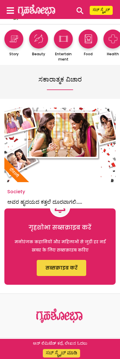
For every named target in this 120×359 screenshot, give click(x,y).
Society (16, 191)
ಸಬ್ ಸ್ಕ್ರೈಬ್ (101, 10)
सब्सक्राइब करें (61, 268)
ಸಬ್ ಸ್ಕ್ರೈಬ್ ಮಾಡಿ (61, 352)
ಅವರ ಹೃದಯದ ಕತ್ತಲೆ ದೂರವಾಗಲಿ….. (44, 202)
